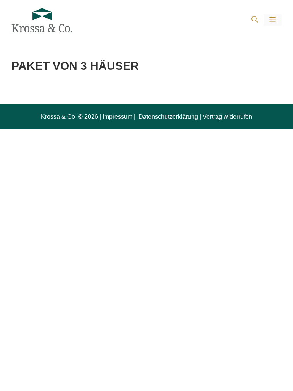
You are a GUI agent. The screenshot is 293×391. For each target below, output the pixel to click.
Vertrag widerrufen (227, 116)
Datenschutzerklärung (167, 116)
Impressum (117, 116)
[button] (255, 20)
